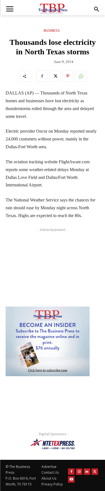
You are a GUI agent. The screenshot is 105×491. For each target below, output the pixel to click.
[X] (54, 76)
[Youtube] (71, 479)
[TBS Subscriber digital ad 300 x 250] (48, 341)
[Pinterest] (67, 76)
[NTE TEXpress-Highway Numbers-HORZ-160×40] (52, 443)
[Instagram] (79, 471)
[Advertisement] (48, 269)
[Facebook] (42, 76)
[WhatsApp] (80, 76)
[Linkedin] (87, 471)
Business (52, 30)
